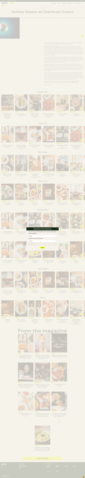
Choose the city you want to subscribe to (36, 238)
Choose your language (32, 233)
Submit (42, 247)
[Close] (57, 228)
